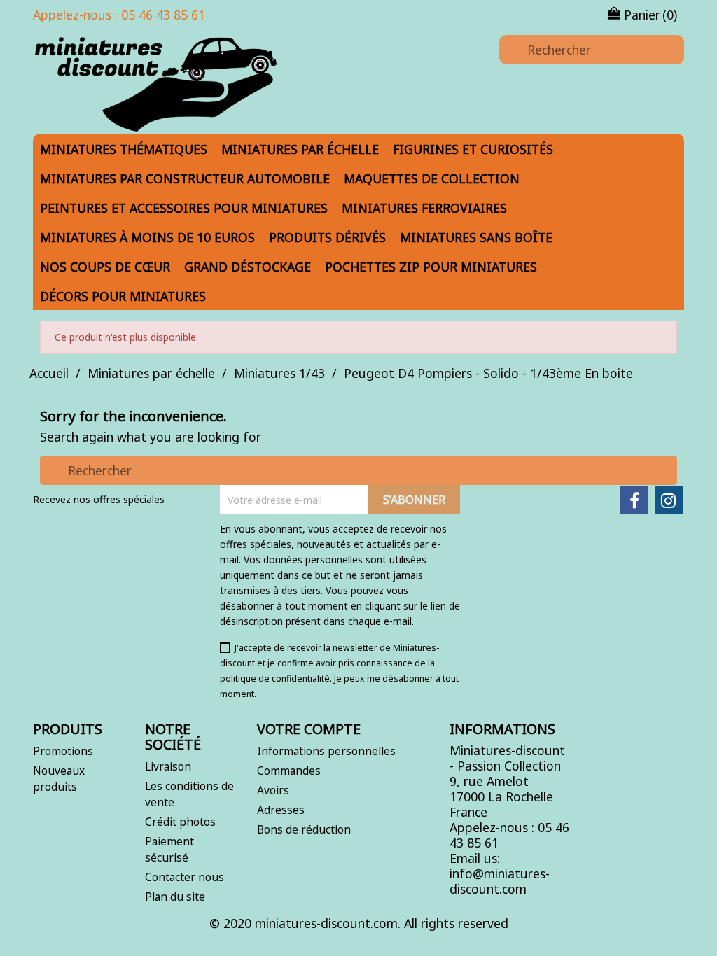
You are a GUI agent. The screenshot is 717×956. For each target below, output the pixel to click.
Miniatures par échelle (300, 149)
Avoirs (273, 790)
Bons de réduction (304, 829)
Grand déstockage (247, 266)
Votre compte (309, 728)
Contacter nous (184, 877)
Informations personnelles (326, 751)
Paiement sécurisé (169, 849)
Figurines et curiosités (473, 149)
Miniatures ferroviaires (424, 207)
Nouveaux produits (59, 778)
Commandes (289, 770)
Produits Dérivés (327, 237)
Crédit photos (180, 821)
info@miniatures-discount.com (500, 881)
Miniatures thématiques (123, 149)
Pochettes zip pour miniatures (431, 266)
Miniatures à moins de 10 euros (147, 237)
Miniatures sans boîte (476, 237)
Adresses (281, 809)
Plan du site (175, 896)
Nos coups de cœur (105, 266)
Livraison (168, 766)
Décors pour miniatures (123, 296)
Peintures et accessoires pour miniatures (184, 207)
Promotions (63, 751)
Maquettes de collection (432, 178)
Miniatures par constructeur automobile (185, 178)
